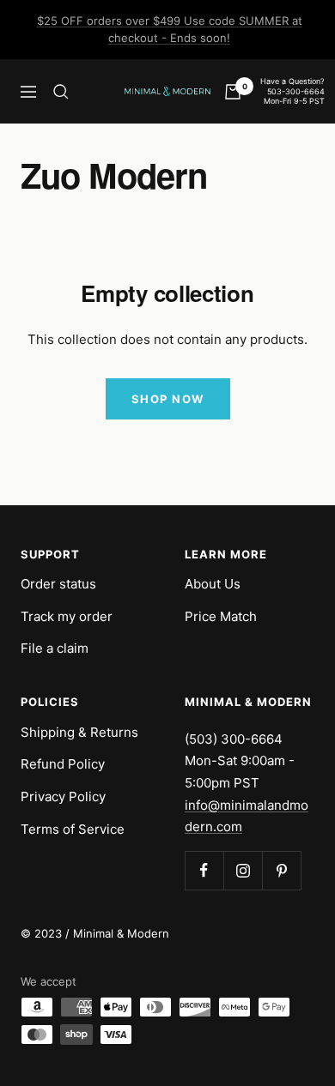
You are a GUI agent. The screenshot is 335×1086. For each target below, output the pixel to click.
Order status (58, 584)
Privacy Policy (63, 796)
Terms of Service (73, 829)
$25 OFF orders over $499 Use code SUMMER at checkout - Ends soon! (169, 29)
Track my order (67, 616)
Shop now (167, 399)
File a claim (54, 648)
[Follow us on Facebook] (204, 870)
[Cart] (232, 92)
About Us (213, 584)
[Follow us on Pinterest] (281, 870)
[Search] (61, 92)
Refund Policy (63, 764)
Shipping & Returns (79, 732)
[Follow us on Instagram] (242, 870)
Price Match (221, 616)
